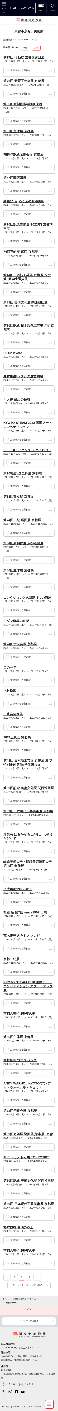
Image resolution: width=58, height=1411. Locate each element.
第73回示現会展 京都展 (20, 1111)
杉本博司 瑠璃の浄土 (18, 1227)
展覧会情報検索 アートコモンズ (26, 1299)
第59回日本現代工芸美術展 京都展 (28, 811)
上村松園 (9, 690)
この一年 (9, 667)
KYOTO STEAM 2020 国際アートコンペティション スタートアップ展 (28, 986)
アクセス (10, 1384)
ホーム (5, 1299)
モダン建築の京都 (16, 621)
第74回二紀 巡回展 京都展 (22, 520)
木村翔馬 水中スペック (20, 1060)
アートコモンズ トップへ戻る (27, 1285)
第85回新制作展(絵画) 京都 (22, 104)
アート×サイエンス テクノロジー (27, 450)
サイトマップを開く (29, 1321)
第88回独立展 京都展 (18, 496)
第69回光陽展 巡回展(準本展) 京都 (28, 1134)
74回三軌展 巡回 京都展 (20, 251)
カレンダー (30, 1384)
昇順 (36, 47)
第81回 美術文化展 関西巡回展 (25, 302)
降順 (25, 47)
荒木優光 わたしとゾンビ (21, 935)
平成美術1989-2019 (17, 889)
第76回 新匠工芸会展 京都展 (23, 81)
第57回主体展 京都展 (18, 131)
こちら (36, 1360)
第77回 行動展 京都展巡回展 (23, 57)
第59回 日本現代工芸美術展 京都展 (28, 1204)
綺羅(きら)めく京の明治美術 (23, 201)
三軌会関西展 (13, 714)
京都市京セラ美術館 (20, 70)
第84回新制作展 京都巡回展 (23, 543)
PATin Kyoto (12, 353)
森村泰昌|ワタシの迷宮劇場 (23, 376)
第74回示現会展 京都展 (20, 644)
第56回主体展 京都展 (18, 570)
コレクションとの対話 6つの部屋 (27, 597)
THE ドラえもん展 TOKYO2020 (26, 1157)
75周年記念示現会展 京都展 (23, 154)
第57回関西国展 (14, 178)
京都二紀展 (11, 959)
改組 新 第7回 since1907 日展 (25, 912)
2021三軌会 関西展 (17, 737)
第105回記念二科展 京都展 (22, 473)
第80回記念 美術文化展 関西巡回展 (28, 788)
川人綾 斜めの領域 (16, 399)
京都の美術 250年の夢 (19, 1013)
